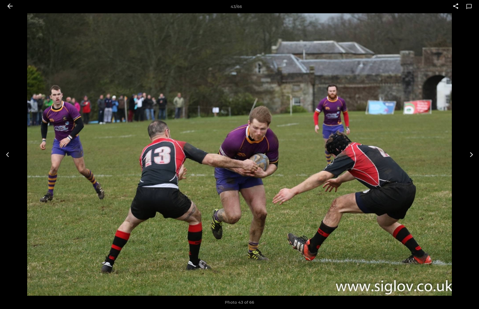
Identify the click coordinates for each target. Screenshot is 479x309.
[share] (455, 7)
